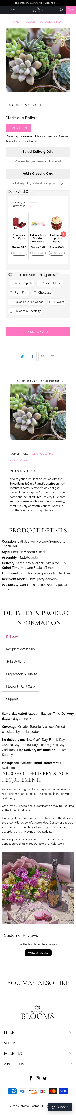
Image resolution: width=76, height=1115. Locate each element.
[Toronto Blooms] (38, 10)
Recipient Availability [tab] (20, 649)
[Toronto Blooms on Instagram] (38, 1078)
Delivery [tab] (12, 636)
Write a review (38, 952)
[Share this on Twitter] (22, 356)
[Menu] (2, 10)
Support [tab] (12, 699)
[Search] (61, 10)
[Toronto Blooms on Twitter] (45, 1078)
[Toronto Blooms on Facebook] (31, 1078)
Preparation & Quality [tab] (21, 674)
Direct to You (18, 459)
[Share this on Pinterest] (42, 356)
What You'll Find (42, 454)
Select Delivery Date (38, 152)
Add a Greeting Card (38, 173)
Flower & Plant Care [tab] (20, 686)
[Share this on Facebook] (32, 356)
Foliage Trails (19, 454)
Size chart (18, 128)
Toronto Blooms (29, 1106)
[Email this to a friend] (53, 356)
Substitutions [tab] (15, 661)
